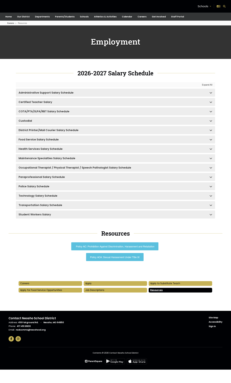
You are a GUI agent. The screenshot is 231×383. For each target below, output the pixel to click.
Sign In (212, 326)
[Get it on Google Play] (115, 361)
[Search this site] (224, 6)
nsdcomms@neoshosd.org (31, 329)
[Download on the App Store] (137, 361)
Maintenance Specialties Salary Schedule (47, 158)
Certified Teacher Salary (35, 102)
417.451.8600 (24, 326)
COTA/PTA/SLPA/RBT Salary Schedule (44, 111)
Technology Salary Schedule (38, 196)
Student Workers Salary (35, 214)
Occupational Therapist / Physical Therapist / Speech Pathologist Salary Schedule (75, 167)
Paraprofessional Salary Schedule (42, 177)
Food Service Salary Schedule (39, 139)
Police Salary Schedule (34, 186)
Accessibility (215, 321)
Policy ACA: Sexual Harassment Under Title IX (115, 257)
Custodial (25, 121)
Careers (10, 23)
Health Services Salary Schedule (41, 149)
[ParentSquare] (93, 361)
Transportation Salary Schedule (40, 205)
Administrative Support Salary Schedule (46, 93)
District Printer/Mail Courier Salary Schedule (48, 130)
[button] (204, 6)
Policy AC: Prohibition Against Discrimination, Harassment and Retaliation (114, 246)
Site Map (213, 317)
